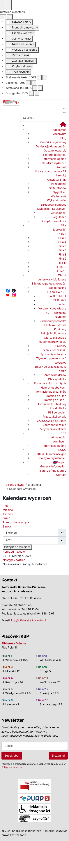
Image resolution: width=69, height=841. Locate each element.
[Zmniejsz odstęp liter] (31, 93)
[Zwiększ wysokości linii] (40, 88)
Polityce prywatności (12, 767)
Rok (5, 506)
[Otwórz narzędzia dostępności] (6, 5)
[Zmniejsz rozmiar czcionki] (28, 83)
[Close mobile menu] (64, 112)
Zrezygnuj (58, 755)
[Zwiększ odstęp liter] (37, 93)
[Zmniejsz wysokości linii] (34, 88)
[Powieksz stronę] (44, 77)
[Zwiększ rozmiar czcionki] (33, 83)
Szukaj (7, 526)
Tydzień (8, 514)
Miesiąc (8, 510)
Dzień (6, 518)
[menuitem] (63, 125)
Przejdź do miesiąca (17, 547)
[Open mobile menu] (64, 108)
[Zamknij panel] (10, 17)
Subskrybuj (11, 755)
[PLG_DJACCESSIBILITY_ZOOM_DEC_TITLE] (39, 77)
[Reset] (3, 17)
